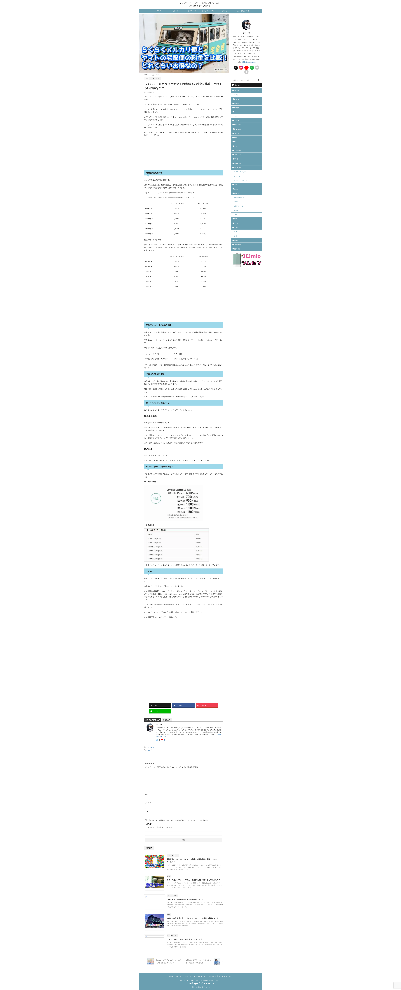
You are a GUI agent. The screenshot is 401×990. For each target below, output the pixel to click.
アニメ (236, 223)
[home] (165, 740)
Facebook (237, 125)
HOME (159, 11)
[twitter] (157, 740)
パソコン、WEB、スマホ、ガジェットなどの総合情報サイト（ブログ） (200, 980)
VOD (235, 219)
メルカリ (149, 750)
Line (235, 137)
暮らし (153, 747)
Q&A (235, 214)
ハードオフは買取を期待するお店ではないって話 (185, 899)
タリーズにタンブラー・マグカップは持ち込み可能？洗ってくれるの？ (193, 880)
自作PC (236, 240)
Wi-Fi (236, 159)
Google (236, 107)
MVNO (236, 210)
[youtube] (162, 740)
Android (236, 90)
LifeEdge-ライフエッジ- (200, 5)
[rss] (252, 68)
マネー (148, 747)
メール (148, 803)
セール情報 (237, 244)
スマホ (236, 189)
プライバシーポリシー (209, 11)
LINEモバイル (238, 206)
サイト (147, 811)
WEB (235, 146)
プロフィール (192, 11)
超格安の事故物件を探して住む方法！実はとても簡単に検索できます (192, 918)
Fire (235, 116)
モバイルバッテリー (240, 180)
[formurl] (257, 67)
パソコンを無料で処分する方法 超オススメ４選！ (185, 939)
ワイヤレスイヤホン (240, 172)
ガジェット (237, 167)
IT (234, 142)
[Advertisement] (183, 153)
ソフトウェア (238, 150)
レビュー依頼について (242, 11)
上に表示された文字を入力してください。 (159, 827)
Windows (237, 103)
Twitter (236, 133)
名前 (147, 794)
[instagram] (160, 740)
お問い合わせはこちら (249, 62)
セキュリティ (238, 155)
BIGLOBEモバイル (240, 197)
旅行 (235, 236)
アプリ (236, 95)
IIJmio (236, 202)
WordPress (237, 163)
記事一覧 (175, 11)
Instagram (237, 129)
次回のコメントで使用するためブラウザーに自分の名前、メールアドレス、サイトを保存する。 (178, 820)
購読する (237, 85)
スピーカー (237, 176)
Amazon (237, 112)
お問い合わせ (225, 11)
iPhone (236, 99)
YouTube (237, 120)
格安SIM (236, 193)
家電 (235, 184)
